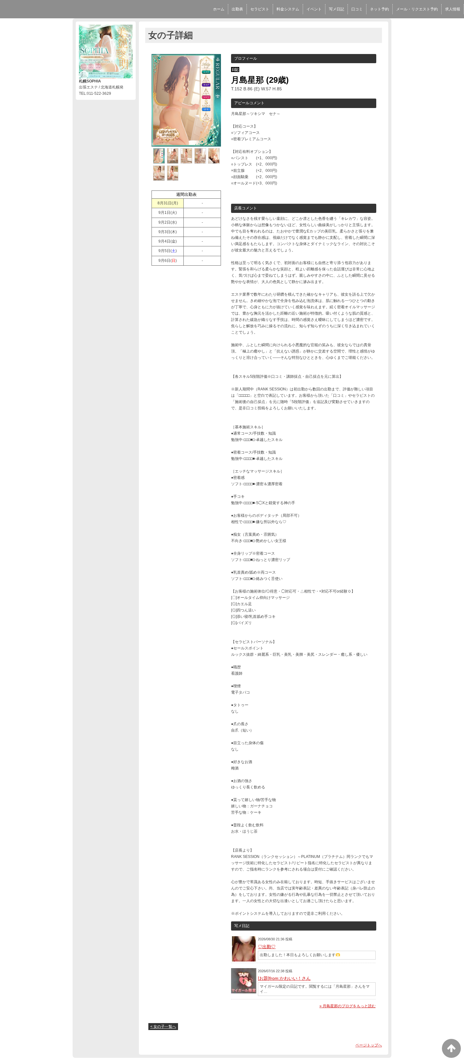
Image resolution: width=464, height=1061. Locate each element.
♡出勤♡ (267, 946)
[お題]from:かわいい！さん (284, 978)
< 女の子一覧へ (163, 1026)
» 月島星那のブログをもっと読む (347, 1006)
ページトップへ (368, 1045)
